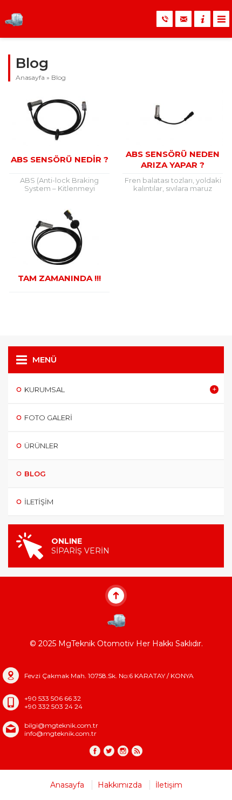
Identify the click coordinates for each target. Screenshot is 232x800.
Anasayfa (30, 77)
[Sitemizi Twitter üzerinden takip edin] (109, 751)
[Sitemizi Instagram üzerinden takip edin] (123, 751)
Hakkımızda (120, 785)
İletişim (168, 785)
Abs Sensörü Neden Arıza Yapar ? (173, 159)
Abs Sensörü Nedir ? (59, 159)
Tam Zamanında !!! (59, 278)
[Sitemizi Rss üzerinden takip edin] (137, 751)
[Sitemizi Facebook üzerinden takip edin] (95, 751)
